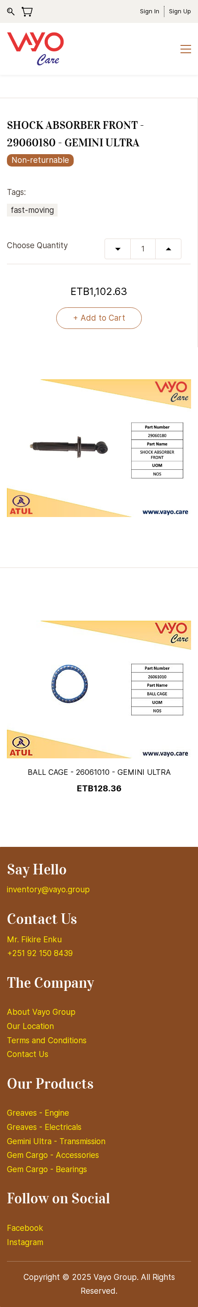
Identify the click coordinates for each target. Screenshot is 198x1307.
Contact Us (27, 1054)
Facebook (25, 1228)
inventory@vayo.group (48, 889)
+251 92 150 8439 (40, 953)
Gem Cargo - (31, 1155)
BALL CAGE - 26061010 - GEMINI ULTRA (99, 772)
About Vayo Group (42, 1012)
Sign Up (180, 11)
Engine (57, 1113)
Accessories (77, 1155)
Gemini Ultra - (33, 1141)
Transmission (82, 1141)
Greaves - (26, 1113)
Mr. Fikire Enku (34, 939)
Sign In (149, 11)
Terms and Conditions (47, 1040)
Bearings (71, 1169)
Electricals (63, 1127)
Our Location (30, 1026)
